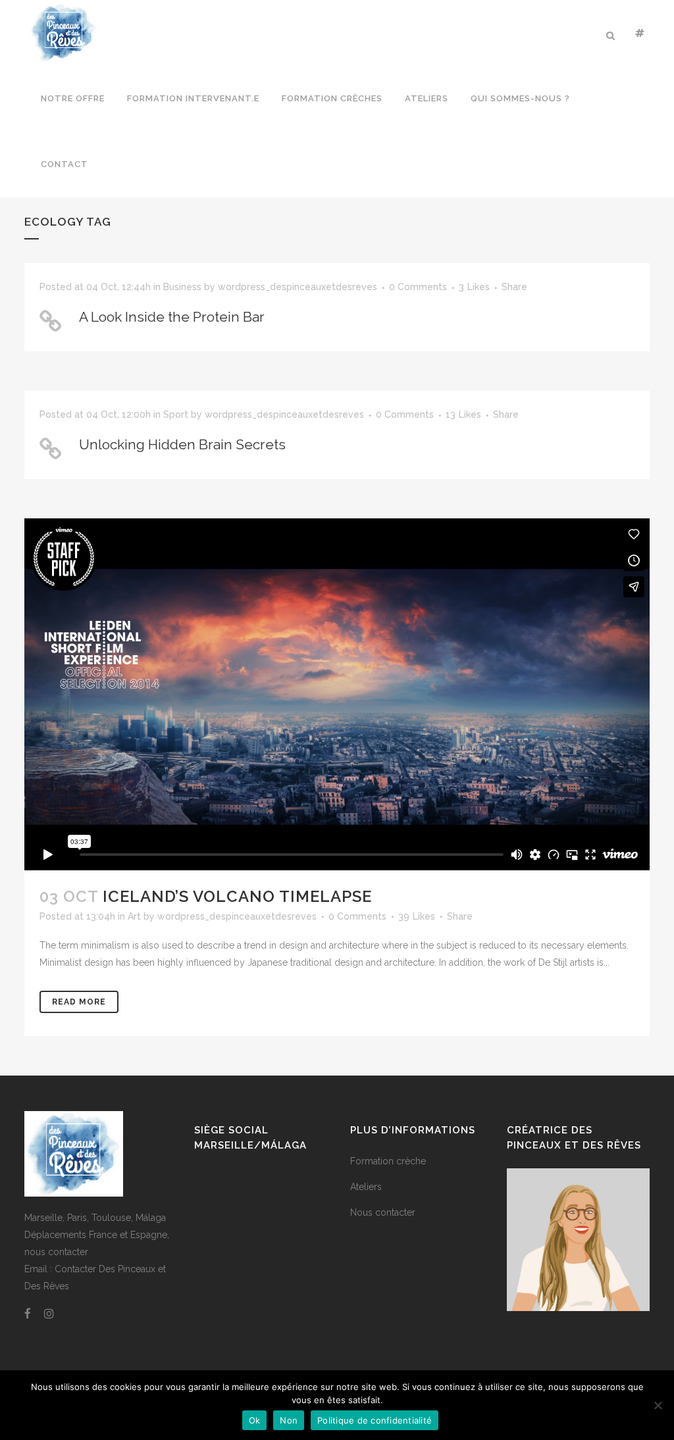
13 (463, 414)
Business (182, 287)
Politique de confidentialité (374, 1420)
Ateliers (366, 1186)
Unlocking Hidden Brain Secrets (182, 444)
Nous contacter (382, 1212)
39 (416, 916)
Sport (175, 414)
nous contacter (56, 1252)
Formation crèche (388, 1161)
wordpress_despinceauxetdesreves (297, 287)
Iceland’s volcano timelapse (237, 896)
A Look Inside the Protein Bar (172, 317)
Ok (255, 1420)
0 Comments (418, 287)
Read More (79, 1001)
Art (134, 916)
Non (289, 1420)
